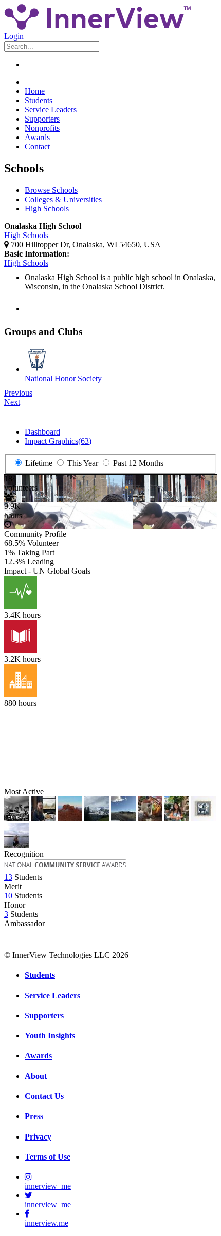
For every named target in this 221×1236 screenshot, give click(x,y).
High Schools (47, 208)
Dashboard (42, 431)
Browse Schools (51, 190)
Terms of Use (47, 1156)
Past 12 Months (137, 463)
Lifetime (37, 463)
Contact (37, 146)
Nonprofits (42, 128)
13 (8, 877)
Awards (37, 137)
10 (8, 895)
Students (38, 100)
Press (34, 1116)
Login (14, 36)
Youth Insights (50, 1035)
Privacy (38, 1136)
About (36, 1076)
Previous (18, 392)
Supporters (42, 118)
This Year (81, 463)
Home (35, 91)
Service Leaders (51, 109)
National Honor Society (63, 378)
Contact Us (44, 1096)
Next (12, 402)
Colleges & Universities (63, 199)
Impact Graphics (58, 441)
